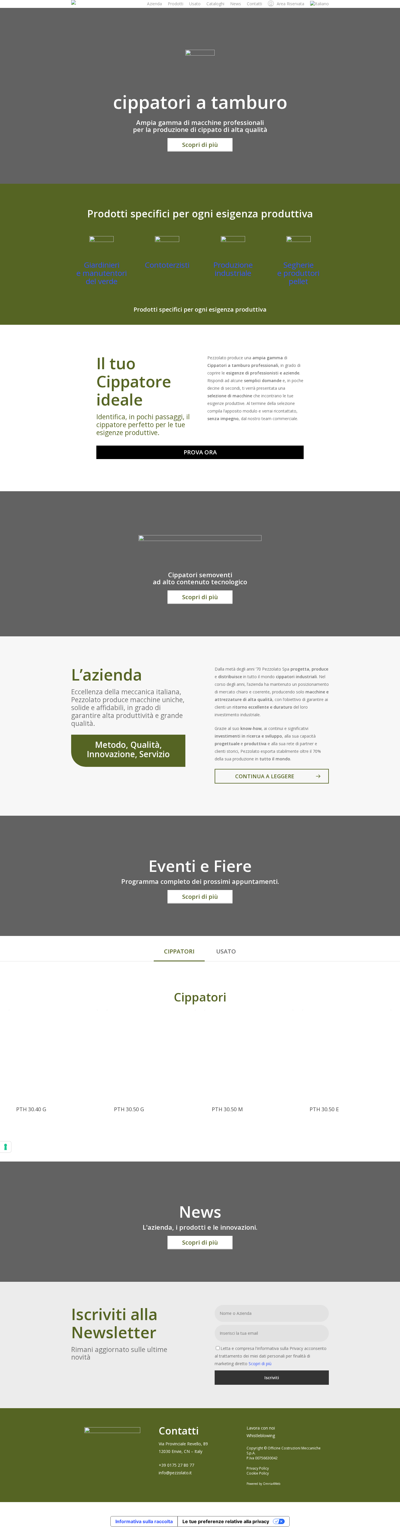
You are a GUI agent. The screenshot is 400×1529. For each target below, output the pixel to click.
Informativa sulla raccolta (144, 1521)
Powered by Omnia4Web (263, 1484)
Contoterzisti (167, 265)
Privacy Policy (258, 1468)
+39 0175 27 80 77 (176, 1465)
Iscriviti (271, 1377)
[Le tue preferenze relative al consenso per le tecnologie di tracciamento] (5, 1146)
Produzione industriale (233, 269)
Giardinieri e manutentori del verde (101, 273)
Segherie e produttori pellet (298, 273)
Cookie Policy (258, 1473)
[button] (200, 145)
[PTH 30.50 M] (248, 1054)
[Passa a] (319, 4)
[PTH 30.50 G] (151, 1054)
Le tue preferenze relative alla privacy (225, 1521)
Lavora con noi (261, 1428)
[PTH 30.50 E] (346, 1054)
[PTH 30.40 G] (53, 1054)
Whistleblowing (261, 1435)
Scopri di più (260, 1363)
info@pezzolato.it (175, 1472)
